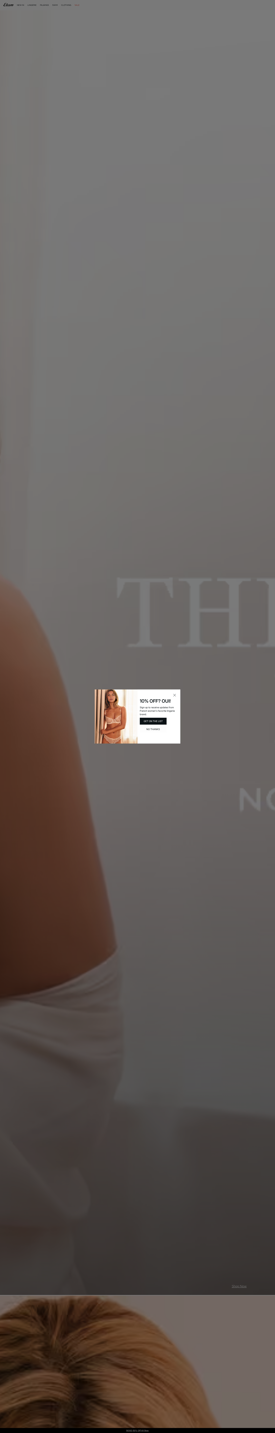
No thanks (153, 729)
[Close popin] (174, 695)
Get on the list (153, 721)
